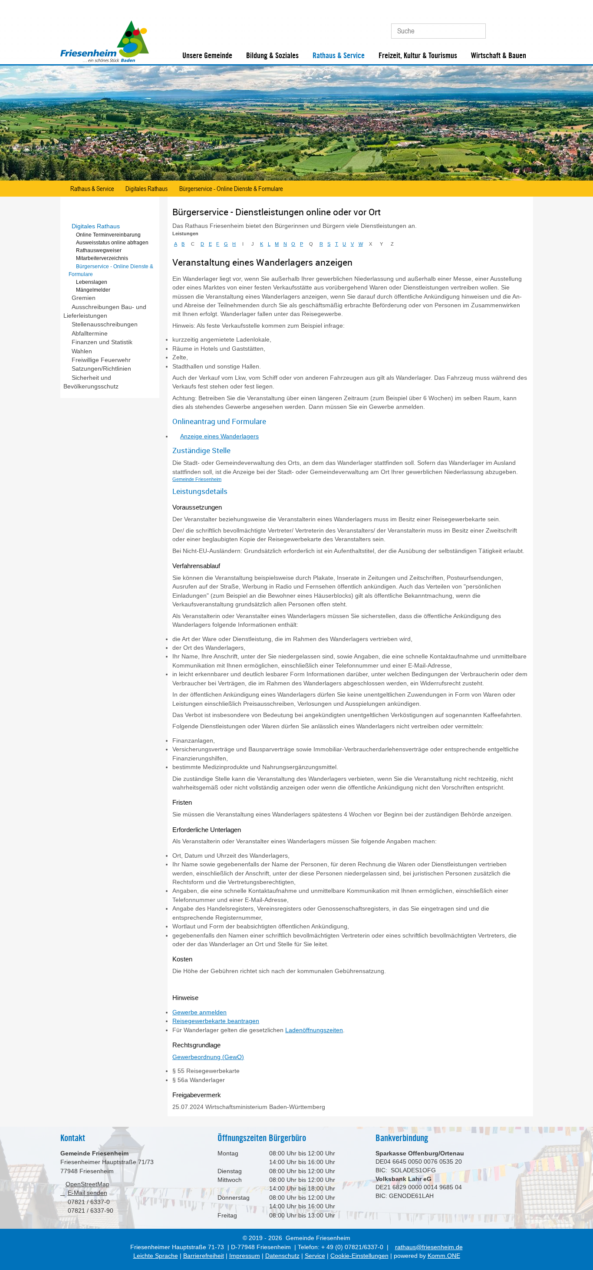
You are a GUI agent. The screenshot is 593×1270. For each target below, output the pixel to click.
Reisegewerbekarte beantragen (215, 1021)
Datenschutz (282, 1256)
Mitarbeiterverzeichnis (102, 258)
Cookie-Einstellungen (359, 1256)
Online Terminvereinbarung (108, 235)
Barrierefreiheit (203, 1256)
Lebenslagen (91, 282)
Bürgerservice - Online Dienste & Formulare (231, 188)
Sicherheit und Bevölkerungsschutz (91, 382)
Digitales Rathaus (146, 188)
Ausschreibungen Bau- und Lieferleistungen (104, 311)
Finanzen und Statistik (102, 342)
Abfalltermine (90, 333)
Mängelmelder (93, 290)
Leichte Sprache (155, 1256)
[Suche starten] (475, 31)
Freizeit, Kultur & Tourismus (418, 55)
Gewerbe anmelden (199, 1012)
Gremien (84, 298)
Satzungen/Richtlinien (101, 368)
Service (315, 1256)
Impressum (244, 1256)
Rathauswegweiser (99, 250)
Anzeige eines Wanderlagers (219, 436)
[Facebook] (509, 27)
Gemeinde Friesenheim (196, 479)
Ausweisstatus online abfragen (112, 243)
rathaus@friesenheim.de (428, 1247)
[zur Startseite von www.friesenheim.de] (104, 60)
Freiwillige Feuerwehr (101, 360)
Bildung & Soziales (272, 55)
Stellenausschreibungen (105, 324)
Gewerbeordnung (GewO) (208, 1057)
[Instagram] (524, 27)
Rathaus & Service (339, 55)
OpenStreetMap (87, 1184)
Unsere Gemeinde (207, 55)
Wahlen (82, 351)
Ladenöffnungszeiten (314, 1030)
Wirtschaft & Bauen (498, 55)
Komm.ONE (444, 1256)
